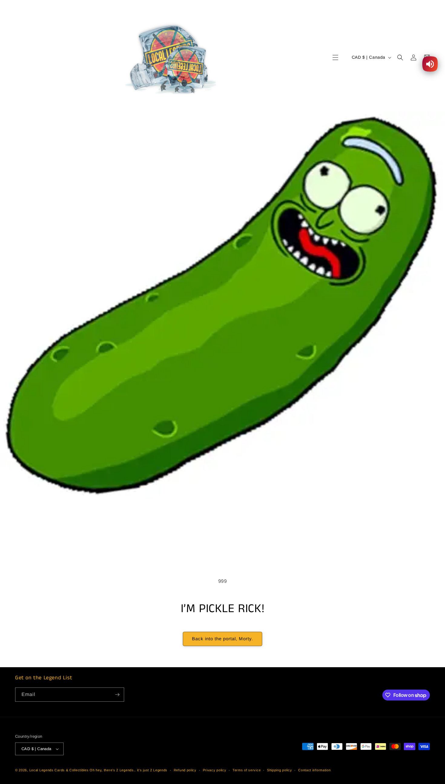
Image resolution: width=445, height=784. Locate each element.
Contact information (314, 770)
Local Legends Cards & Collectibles (59, 770)
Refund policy (185, 770)
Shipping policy (279, 770)
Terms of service (246, 770)
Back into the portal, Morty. (222, 638)
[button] (335, 57)
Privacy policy (214, 770)
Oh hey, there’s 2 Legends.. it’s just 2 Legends (128, 770)
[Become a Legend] (117, 694)
